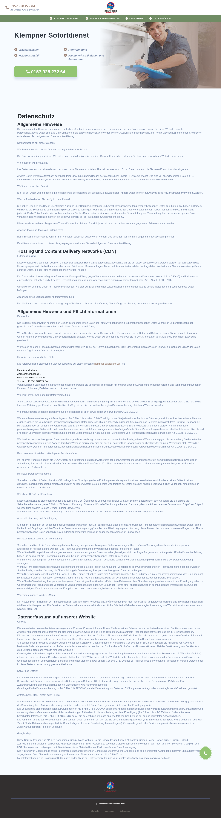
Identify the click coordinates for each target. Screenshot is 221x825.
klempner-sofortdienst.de (107, 363)
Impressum (109, 811)
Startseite (95, 811)
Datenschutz (125, 811)
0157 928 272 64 (23, 6)
